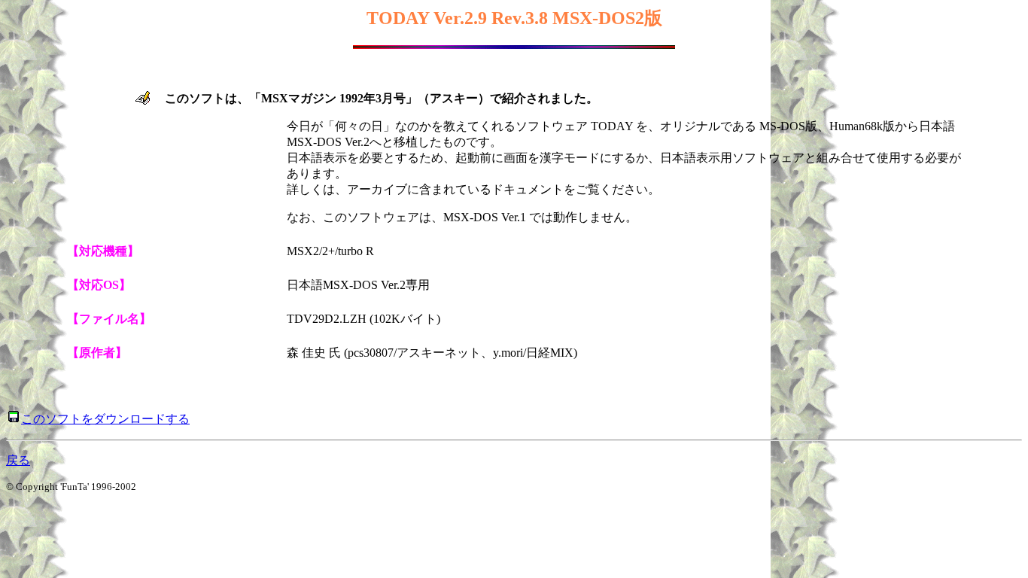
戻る (18, 460)
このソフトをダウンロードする (105, 418)
